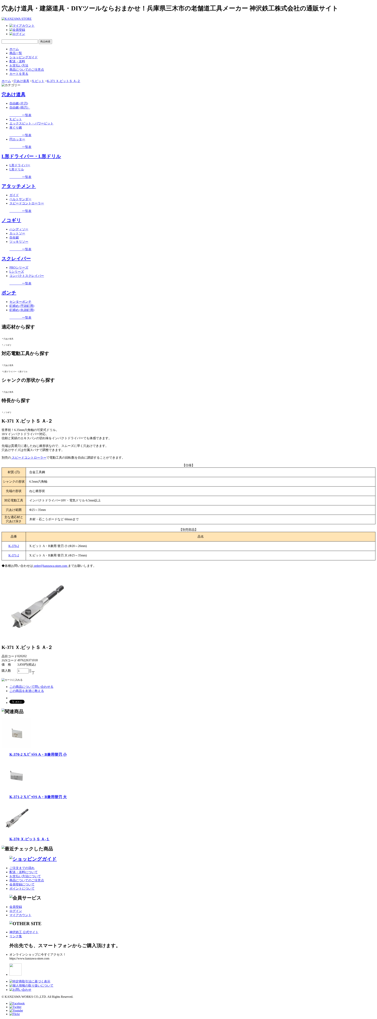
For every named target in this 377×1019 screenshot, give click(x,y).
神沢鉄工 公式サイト (23, 932)
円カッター (17, 139)
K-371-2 (13, 555)
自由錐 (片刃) (18, 103)
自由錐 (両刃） (19, 107)
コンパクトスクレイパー (26, 275)
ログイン (15, 911)
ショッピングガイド (23, 57)
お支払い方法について (25, 876)
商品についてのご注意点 (26, 69)
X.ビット (38, 81)
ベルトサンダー (20, 199)
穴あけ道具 (21, 81)
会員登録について (22, 884)
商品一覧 (15, 53)
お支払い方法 (18, 65)
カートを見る (18, 73)
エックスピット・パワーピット (31, 123)
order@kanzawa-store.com (50, 565)
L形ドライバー (19, 165)
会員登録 (15, 906)
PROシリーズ (18, 267)
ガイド (14, 195)
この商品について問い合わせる (31, 686)
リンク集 (15, 936)
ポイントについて (22, 888)
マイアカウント (20, 915)
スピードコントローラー (26, 203)
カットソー (17, 233)
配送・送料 (17, 61)
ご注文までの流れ (22, 868)
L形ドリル (16, 169)
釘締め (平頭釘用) (21, 305)
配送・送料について (23, 872)
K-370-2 (13, 546)
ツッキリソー (18, 241)
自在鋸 (14, 237)
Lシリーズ (16, 271)
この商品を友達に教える (26, 690)
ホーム (14, 49)
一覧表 (20, 115)
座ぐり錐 (15, 127)
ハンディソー (18, 229)
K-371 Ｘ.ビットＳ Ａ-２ (63, 81)
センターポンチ (20, 301)
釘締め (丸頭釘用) (21, 310)
